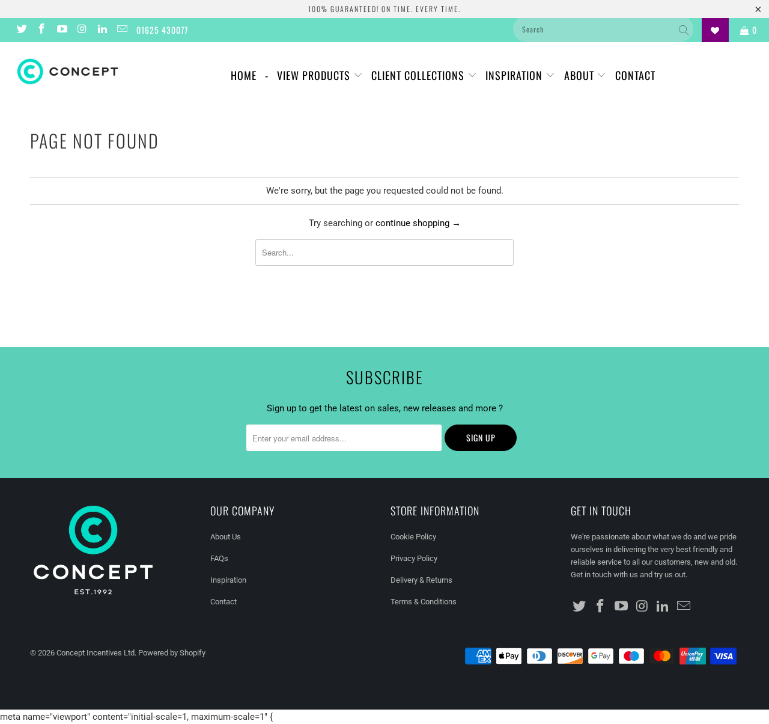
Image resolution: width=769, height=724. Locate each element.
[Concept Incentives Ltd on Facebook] (41, 30)
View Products (315, 75)
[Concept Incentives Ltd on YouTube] (61, 30)
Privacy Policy (414, 558)
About (580, 75)
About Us (225, 536)
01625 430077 (162, 29)
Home (244, 75)
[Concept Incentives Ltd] (67, 71)
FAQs (219, 558)
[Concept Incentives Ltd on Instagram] (82, 30)
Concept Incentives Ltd (95, 652)
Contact (635, 75)
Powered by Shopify (171, 652)
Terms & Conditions (424, 601)
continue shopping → (418, 223)
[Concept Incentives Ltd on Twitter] (21, 30)
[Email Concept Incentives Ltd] (122, 30)
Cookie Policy (413, 536)
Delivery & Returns (421, 579)
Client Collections (419, 75)
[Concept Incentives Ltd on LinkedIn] (102, 30)
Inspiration (515, 75)
